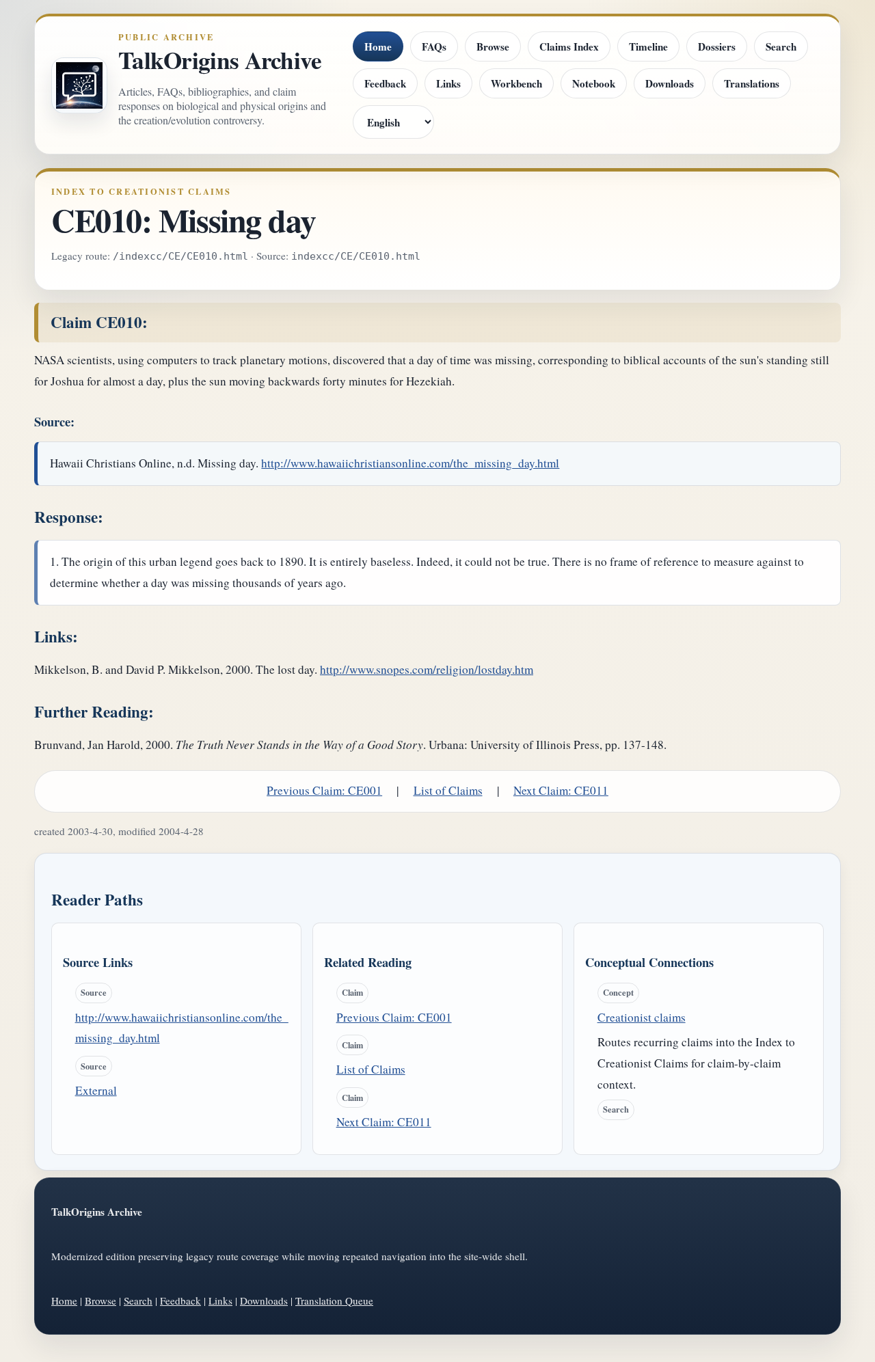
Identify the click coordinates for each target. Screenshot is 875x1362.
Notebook (593, 83)
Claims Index (569, 46)
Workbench (516, 83)
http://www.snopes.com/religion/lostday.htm (426, 669)
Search (781, 46)
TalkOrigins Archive (220, 60)
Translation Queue (334, 1300)
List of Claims (448, 790)
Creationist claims (641, 1017)
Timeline (648, 46)
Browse (492, 46)
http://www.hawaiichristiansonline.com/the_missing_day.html (410, 463)
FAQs (434, 46)
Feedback (385, 83)
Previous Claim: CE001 (324, 790)
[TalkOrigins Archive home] (79, 85)
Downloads (669, 83)
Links (448, 83)
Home (378, 46)
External (96, 1090)
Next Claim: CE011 (560, 790)
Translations (751, 83)
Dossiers (717, 46)
